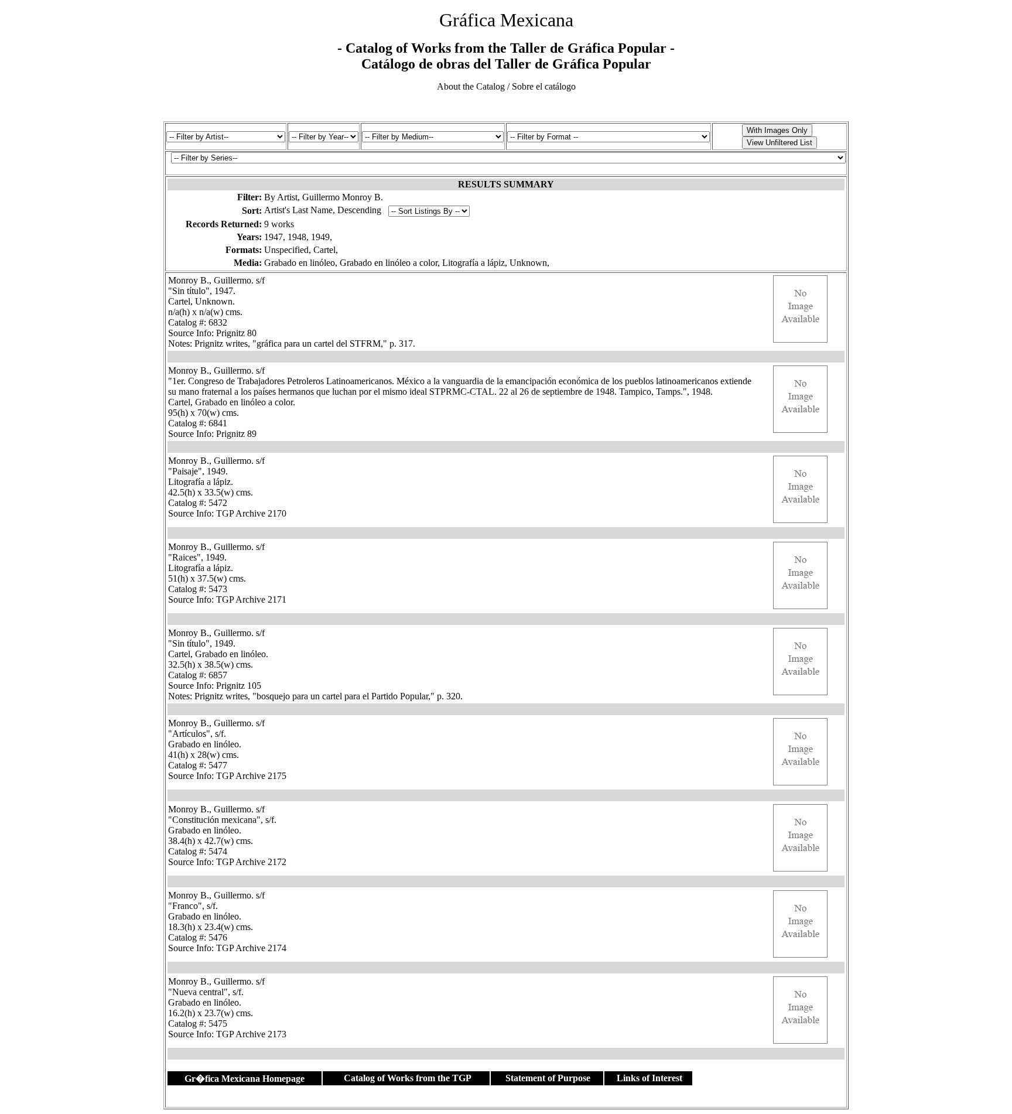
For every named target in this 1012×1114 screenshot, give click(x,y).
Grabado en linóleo (299, 263)
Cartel (324, 250)
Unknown (528, 263)
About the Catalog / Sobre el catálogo (506, 86)
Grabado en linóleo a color (388, 263)
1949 (320, 237)
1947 (273, 237)
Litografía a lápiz (473, 263)
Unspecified (286, 250)
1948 (297, 237)
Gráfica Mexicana (506, 19)
